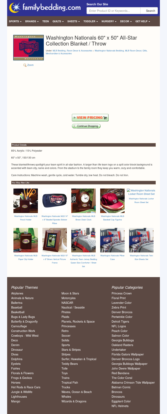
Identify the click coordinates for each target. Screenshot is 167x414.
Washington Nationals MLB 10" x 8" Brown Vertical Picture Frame (55, 259)
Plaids (65, 317)
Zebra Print (119, 307)
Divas (14, 354)
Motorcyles (69, 298)
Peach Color (119, 331)
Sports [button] (14, 21)
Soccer (66, 335)
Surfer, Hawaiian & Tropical (79, 359)
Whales (66, 396)
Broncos (117, 392)
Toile (65, 368)
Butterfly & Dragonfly (24, 321)
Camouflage (19, 326)
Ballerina (16, 303)
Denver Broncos (122, 312)
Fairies (15, 368)
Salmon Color (120, 335)
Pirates (66, 312)
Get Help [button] (141, 21)
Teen (45, 21)
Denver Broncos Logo (126, 359)
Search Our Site (97, 4)
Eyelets (16, 364)
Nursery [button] (108, 21)
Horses (15, 382)
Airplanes (17, 293)
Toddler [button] (90, 21)
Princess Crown (122, 293)
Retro (65, 331)
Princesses (69, 326)
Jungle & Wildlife (21, 392)
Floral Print (119, 298)
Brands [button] (31, 21)
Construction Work (23, 331)
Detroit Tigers (120, 321)
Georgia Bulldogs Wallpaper (129, 364)
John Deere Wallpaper (126, 368)
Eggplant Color (121, 401)
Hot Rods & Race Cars (25, 387)
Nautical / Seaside (73, 307)
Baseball (16, 307)
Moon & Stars (70, 293)
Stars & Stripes (71, 349)
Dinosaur (17, 349)
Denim (15, 345)
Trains (65, 378)
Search (150, 11)
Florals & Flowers (22, 373)
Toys (65, 373)
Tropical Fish (70, 382)
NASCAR (67, 303)
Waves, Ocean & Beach (77, 392)
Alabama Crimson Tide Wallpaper (133, 382)
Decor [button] (125, 21)
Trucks (66, 387)
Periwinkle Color (122, 317)
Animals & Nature (22, 298)
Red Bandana (120, 373)
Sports (66, 345)
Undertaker (119, 349)
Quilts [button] (57, 21)
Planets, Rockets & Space (78, 321)
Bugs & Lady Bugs (23, 317)
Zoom (30, 65)
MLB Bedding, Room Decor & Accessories (72, 50)
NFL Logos (119, 326)
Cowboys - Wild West (24, 335)
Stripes (66, 354)
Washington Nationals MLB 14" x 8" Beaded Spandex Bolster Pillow (55, 220)
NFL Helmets (120, 406)
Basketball (17, 312)
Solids (65, 340)
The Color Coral (122, 378)
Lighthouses (19, 396)
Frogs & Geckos (21, 378)
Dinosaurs (118, 396)
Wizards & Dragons (74, 401)
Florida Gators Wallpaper (128, 354)
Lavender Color (122, 303)
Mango (15, 401)
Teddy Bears (70, 364)
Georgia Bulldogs (123, 340)
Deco (14, 340)
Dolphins (16, 359)
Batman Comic (121, 387)
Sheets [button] (72, 21)
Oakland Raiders (122, 345)
